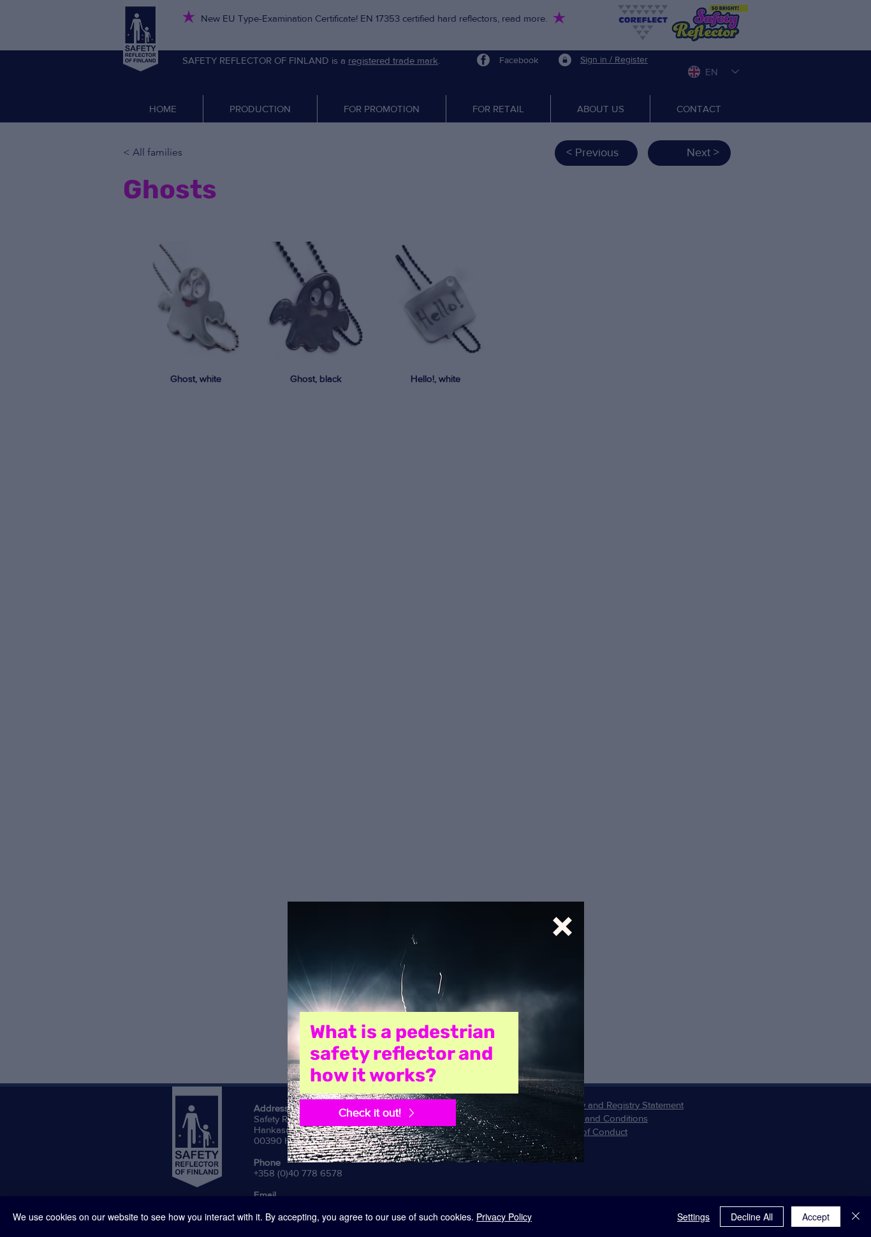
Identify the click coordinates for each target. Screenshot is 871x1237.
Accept (816, 1216)
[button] (562, 926)
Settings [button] (693, 1216)
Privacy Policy (504, 1216)
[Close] (855, 1216)
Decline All (752, 1216)
